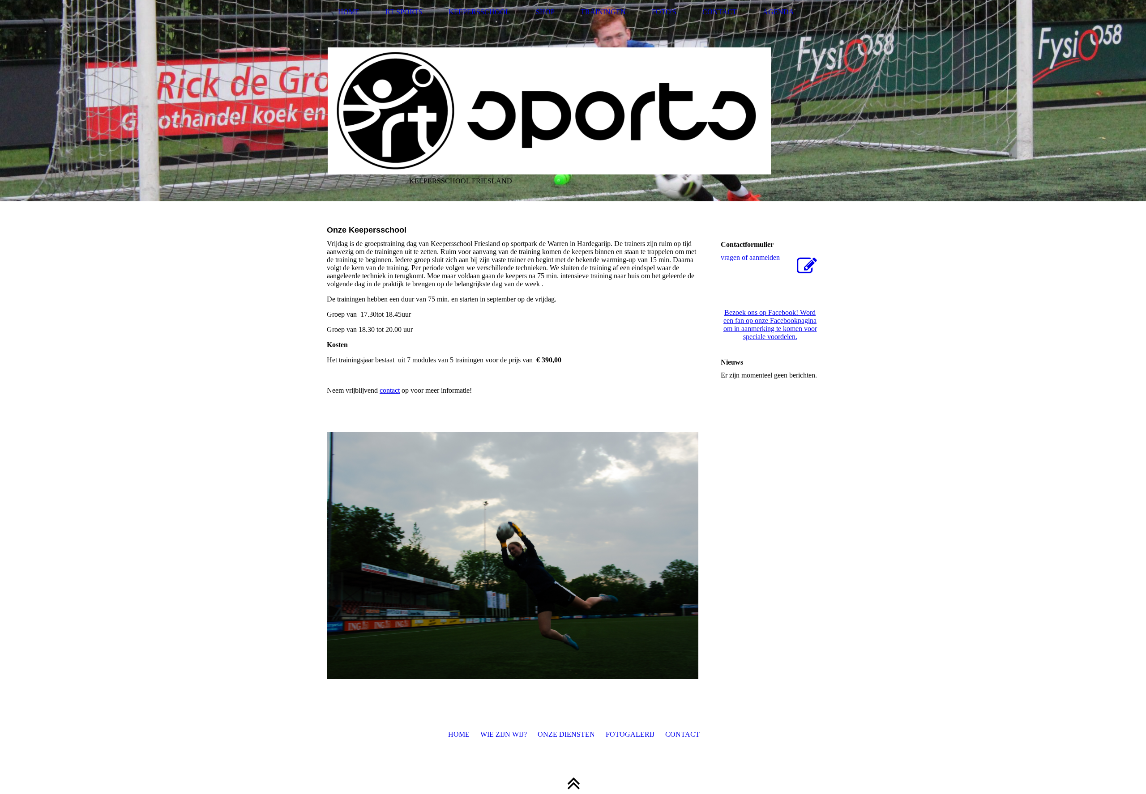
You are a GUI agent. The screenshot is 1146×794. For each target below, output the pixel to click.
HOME (348, 12)
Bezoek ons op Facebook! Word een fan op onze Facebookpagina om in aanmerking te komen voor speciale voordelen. (770, 324)
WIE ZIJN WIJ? (503, 734)
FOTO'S (664, 12)
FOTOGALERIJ (630, 734)
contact (390, 390)
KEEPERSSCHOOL (479, 12)
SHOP (545, 12)
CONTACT (719, 12)
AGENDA (778, 12)
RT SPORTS (404, 12)
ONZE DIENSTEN (566, 734)
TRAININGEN (603, 12)
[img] (573, 100)
